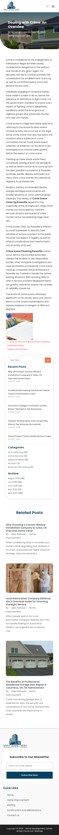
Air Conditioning (15, 452)
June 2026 (13, 485)
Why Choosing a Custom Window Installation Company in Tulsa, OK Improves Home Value (25, 375)
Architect (12, 463)
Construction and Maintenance (24, 810)
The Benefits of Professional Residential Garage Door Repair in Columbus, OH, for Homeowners (26, 684)
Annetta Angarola (21, 32)
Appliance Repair (16, 459)
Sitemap (39, 831)
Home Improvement (19, 35)
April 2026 (12, 493)
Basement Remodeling (19, 467)
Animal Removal (15, 456)
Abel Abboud (18, 534)
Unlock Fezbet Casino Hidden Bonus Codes (29, 436)
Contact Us (13, 815)
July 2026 (12, 482)
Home (10, 795)
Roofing (11, 805)
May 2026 (12, 489)
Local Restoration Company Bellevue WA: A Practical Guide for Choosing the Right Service (28, 601)
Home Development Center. (39, 828)
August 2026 (14, 478)
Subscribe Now (29, 775)
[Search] (48, 360)
